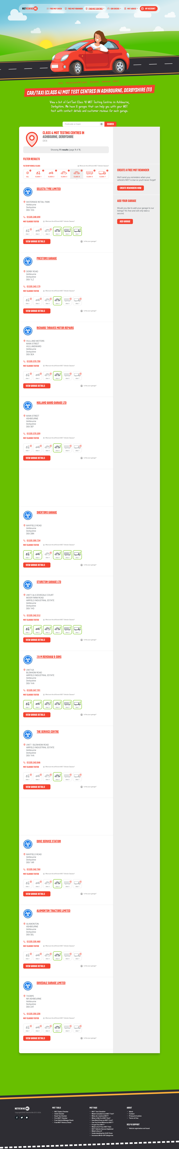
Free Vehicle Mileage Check (63, 1120)
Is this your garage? (90, 241)
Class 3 (65, 174)
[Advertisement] (66, 487)
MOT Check (56, 8)
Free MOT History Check (62, 1122)
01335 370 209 (33, 433)
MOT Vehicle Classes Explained (102, 1129)
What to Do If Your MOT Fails (101, 1127)
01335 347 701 (33, 690)
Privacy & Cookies (135, 1116)
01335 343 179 (33, 286)
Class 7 (103, 174)
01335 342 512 (33, 615)
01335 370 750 (33, 361)
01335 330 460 (33, 941)
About (131, 1111)
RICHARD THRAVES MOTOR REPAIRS (55, 328)
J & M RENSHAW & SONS (49, 657)
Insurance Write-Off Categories (102, 1135)
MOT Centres (96, 8)
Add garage (125, 221)
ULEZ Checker (59, 1114)
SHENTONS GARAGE (47, 512)
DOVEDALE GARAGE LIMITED (51, 983)
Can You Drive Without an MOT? (102, 1122)
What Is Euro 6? (97, 1131)
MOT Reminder (75, 8)
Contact (131, 1114)
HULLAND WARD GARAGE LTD (52, 403)
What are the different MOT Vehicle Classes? (94, 166)
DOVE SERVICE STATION (49, 841)
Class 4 (78, 174)
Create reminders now (130, 188)
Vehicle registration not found (139, 1128)
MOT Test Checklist (98, 1111)
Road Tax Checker (60, 1116)
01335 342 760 (33, 869)
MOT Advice (131, 8)
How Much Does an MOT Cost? (102, 1120)
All (28, 174)
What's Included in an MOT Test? (103, 1114)
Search (110, 124)
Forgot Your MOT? (98, 1124)
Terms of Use (133, 1118)
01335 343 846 (33, 762)
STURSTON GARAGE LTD (49, 582)
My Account (150, 8)
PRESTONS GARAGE (47, 258)
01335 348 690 (33, 217)
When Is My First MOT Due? (101, 1118)
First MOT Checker (60, 1118)
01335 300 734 (33, 540)
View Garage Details (35, 241)
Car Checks (115, 8)
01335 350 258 (33, 1013)
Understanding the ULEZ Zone (102, 1133)
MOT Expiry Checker (61, 1111)
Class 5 (90, 174)
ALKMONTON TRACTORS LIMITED (53, 911)
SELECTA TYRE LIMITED (49, 189)
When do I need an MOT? (100, 1116)
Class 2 (52, 174)
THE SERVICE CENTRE (48, 732)
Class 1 (39, 174)
